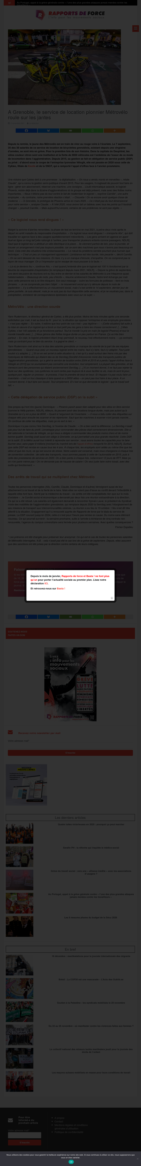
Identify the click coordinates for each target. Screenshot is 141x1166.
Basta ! (61, 588)
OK (71, 1162)
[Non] (137, 1158)
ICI (46, 583)
